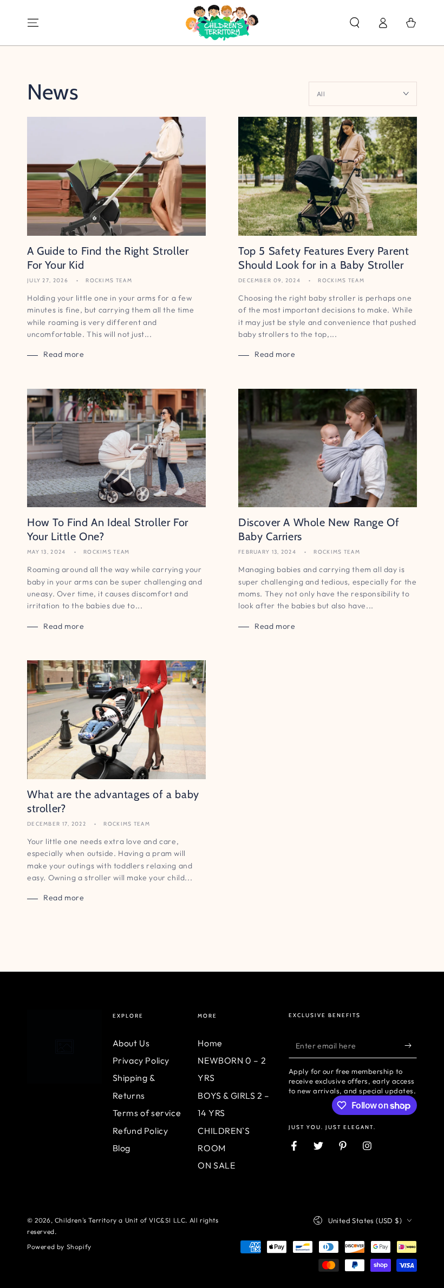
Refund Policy (140, 1130)
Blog (121, 1148)
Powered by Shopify (59, 1247)
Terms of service (147, 1112)
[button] (355, 23)
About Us (131, 1043)
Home (210, 1043)
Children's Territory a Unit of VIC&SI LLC (120, 1220)
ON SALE (216, 1165)
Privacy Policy (141, 1060)
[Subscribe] (410, 1046)
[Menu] (33, 23)
